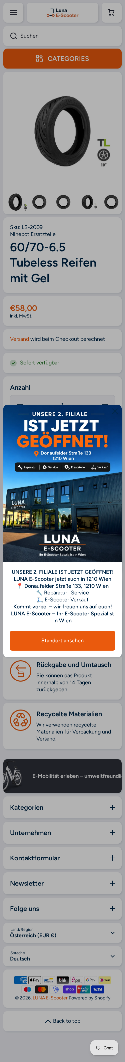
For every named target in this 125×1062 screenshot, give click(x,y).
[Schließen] (115, 411)
